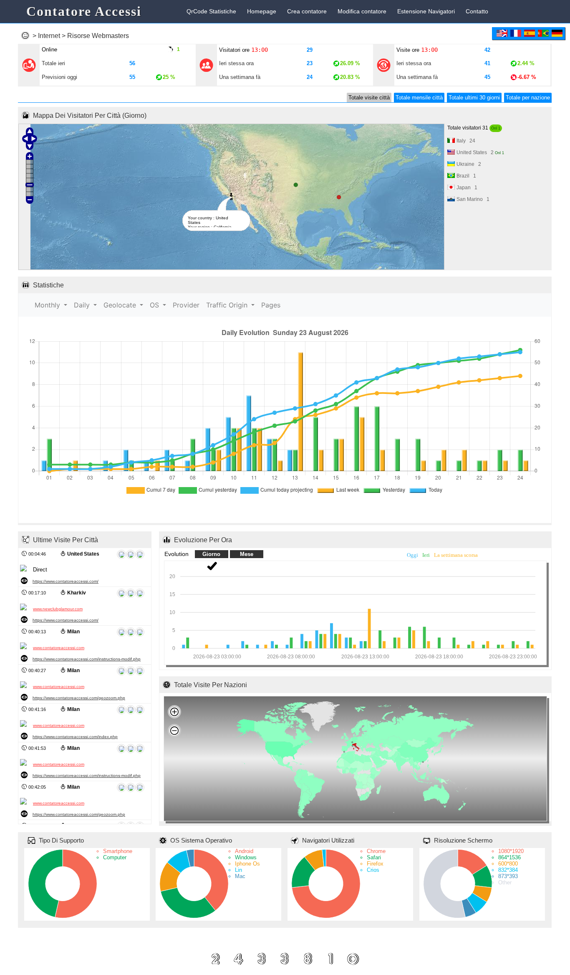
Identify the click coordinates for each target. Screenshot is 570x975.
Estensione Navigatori (426, 11)
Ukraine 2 (469, 164)
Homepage (261, 11)
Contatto (477, 11)
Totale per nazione (528, 97)
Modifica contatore (362, 11)
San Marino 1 (473, 199)
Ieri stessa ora (236, 63)
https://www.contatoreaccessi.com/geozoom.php (79, 698)
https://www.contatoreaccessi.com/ (65, 581)
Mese (246, 554)
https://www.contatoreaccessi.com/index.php (75, 736)
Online (49, 49)
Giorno (211, 554)
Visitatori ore (243, 49)
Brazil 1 (466, 176)
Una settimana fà (239, 77)
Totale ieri (53, 63)
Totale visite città (369, 97)
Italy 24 (466, 141)
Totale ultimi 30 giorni (474, 97)
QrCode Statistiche (211, 11)
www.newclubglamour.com (58, 609)
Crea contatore (307, 11)
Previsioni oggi (59, 77)
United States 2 (480, 152)
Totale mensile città (419, 97)
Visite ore (417, 49)
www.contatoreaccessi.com (58, 647)
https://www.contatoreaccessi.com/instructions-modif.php (87, 659)
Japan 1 (467, 187)
